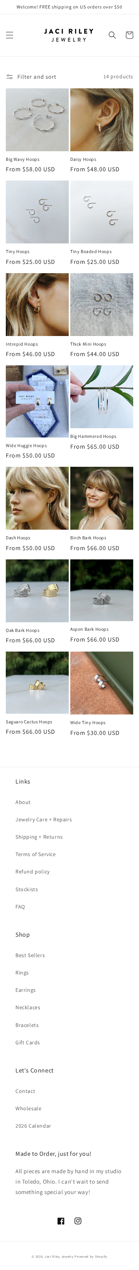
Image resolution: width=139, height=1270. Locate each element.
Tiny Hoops (18, 251)
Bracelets (27, 1025)
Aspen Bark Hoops (89, 629)
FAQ (20, 906)
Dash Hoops (18, 537)
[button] (9, 35)
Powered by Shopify (91, 1256)
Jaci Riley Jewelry (59, 1256)
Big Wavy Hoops (22, 159)
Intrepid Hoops (22, 344)
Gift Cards (27, 1042)
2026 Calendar (33, 1125)
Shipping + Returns (39, 836)
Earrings (25, 989)
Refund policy (32, 871)
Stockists (26, 889)
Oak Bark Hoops (22, 630)
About (23, 802)
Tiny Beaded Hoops (91, 251)
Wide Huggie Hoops (26, 445)
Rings (22, 972)
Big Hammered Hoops (93, 436)
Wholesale (28, 1108)
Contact (25, 1091)
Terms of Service (35, 854)
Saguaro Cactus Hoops (29, 722)
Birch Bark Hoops (88, 537)
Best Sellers (30, 955)
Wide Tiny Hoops (88, 722)
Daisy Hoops (83, 159)
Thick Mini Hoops (88, 344)
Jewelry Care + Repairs (43, 819)
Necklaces (27, 1007)
